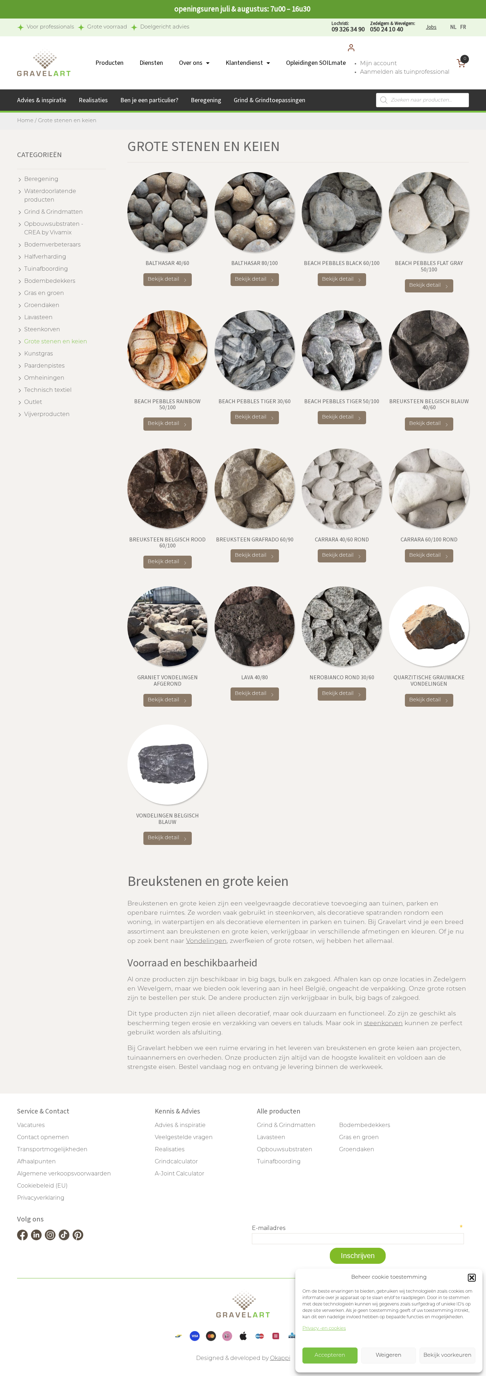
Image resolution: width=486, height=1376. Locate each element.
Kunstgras (38, 354)
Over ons (190, 62)
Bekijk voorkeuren (447, 1355)
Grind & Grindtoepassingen (269, 100)
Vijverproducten (47, 414)
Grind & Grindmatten (53, 212)
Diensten (151, 62)
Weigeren (388, 1355)
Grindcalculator (176, 1162)
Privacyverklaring (40, 1198)
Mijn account (378, 64)
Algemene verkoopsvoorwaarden (64, 1174)
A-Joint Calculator (179, 1174)
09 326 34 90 (348, 27)
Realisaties (93, 100)
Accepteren (330, 1355)
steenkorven (383, 1024)
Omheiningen (44, 378)
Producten (109, 62)
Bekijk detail (163, 279)
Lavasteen (38, 318)
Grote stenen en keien (55, 342)
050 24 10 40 (392, 27)
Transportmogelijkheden (52, 1150)
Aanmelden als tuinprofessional (404, 72)
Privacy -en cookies (324, 1328)
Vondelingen (206, 941)
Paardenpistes (44, 366)
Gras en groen (44, 293)
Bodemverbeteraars (52, 245)
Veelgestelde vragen (184, 1138)
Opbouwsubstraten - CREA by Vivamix (53, 229)
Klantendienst (244, 62)
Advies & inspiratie (41, 100)
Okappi (280, 1358)
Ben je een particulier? (149, 100)
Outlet (33, 402)
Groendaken (41, 305)
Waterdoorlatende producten (50, 196)
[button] (471, 1277)
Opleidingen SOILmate (316, 62)
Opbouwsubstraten (284, 1150)
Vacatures (31, 1125)
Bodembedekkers (49, 281)
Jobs (431, 27)
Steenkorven (42, 330)
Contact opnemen (43, 1138)
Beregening (206, 100)
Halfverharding (45, 257)
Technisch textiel (48, 390)
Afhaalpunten (36, 1162)
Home (25, 121)
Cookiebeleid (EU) (42, 1186)
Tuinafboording (46, 269)
